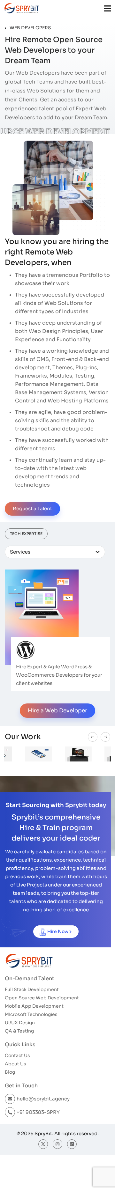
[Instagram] (57, 1144)
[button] (92, 737)
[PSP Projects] (57, 754)
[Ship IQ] (17, 754)
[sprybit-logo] (29, 961)
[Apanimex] (97, 754)
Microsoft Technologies (31, 1014)
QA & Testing (19, 1031)
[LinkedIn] (72, 1144)
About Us (15, 1064)
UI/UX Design (20, 1023)
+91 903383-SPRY (38, 1112)
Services (20, 552)
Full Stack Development (32, 989)
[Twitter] (43, 1144)
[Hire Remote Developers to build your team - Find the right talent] (21, 8)
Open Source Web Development (42, 998)
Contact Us (17, 1055)
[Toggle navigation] (107, 8)
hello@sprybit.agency (43, 1099)
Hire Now (57, 931)
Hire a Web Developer (57, 710)
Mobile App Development (34, 1006)
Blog (10, 1072)
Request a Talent (32, 508)
